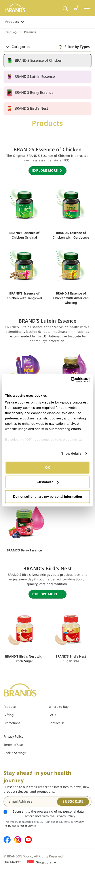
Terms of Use (13, 744)
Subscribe (73, 801)
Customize (45, 482)
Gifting (9, 715)
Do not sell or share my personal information (47, 496)
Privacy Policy (13, 736)
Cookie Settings (15, 753)
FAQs (52, 715)
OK (47, 467)
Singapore (43, 862)
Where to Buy (58, 706)
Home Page (11, 32)
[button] (76, 8)
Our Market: (12, 862)
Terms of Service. (26, 826)
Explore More (45, 170)
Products (12, 21)
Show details (71, 453)
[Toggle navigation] (87, 8)
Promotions (12, 723)
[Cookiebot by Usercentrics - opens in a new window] (70, 380)
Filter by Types (77, 47)
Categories (20, 47)
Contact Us (57, 723)
